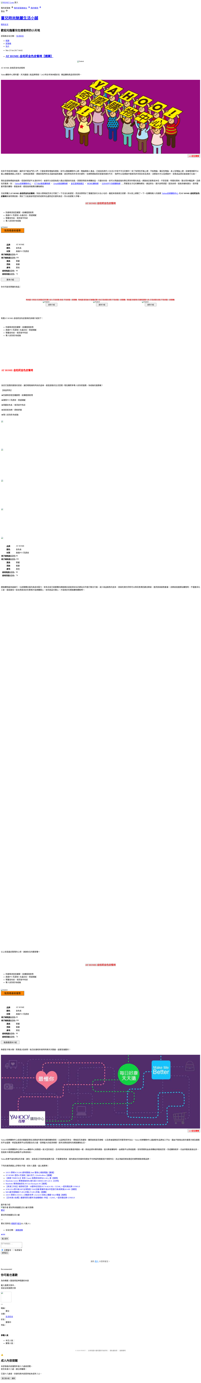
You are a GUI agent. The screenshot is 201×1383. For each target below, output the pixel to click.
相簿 (7, 41)
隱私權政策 (113, 1350)
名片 (7, 46)
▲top (3, 1234)
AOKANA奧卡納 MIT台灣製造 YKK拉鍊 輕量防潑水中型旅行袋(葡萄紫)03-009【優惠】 (42, 1189)
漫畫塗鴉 (19, 1230)
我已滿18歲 (6, 1378)
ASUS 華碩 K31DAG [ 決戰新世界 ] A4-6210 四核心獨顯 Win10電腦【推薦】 (37, 1195)
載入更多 (5, 1239)
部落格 (8, 44)
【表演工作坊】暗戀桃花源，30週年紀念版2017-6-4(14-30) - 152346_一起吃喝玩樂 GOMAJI (43, 1186)
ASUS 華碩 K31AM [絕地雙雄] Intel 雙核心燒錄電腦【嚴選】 (30, 1172)
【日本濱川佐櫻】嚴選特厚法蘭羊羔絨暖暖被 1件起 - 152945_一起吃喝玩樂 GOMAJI (40, 1198)
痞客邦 (14, 1224)
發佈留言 (5, 1253)
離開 (13, 1378)
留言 (19, 1224)
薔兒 (3, 1210)
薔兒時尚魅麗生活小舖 (19, 18)
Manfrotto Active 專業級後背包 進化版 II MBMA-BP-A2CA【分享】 (33, 1181)
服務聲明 (123, 1350)
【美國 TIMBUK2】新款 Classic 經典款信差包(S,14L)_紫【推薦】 (32, 1178)
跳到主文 (4, 25)
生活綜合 (20, 36)
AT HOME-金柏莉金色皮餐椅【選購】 (29, 56)
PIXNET (83, 1350)
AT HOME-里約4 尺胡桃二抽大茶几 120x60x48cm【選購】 (29, 1175)
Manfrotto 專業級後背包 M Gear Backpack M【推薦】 (27, 1184)
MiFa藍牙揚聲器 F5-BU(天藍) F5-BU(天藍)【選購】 (26, 1192)
